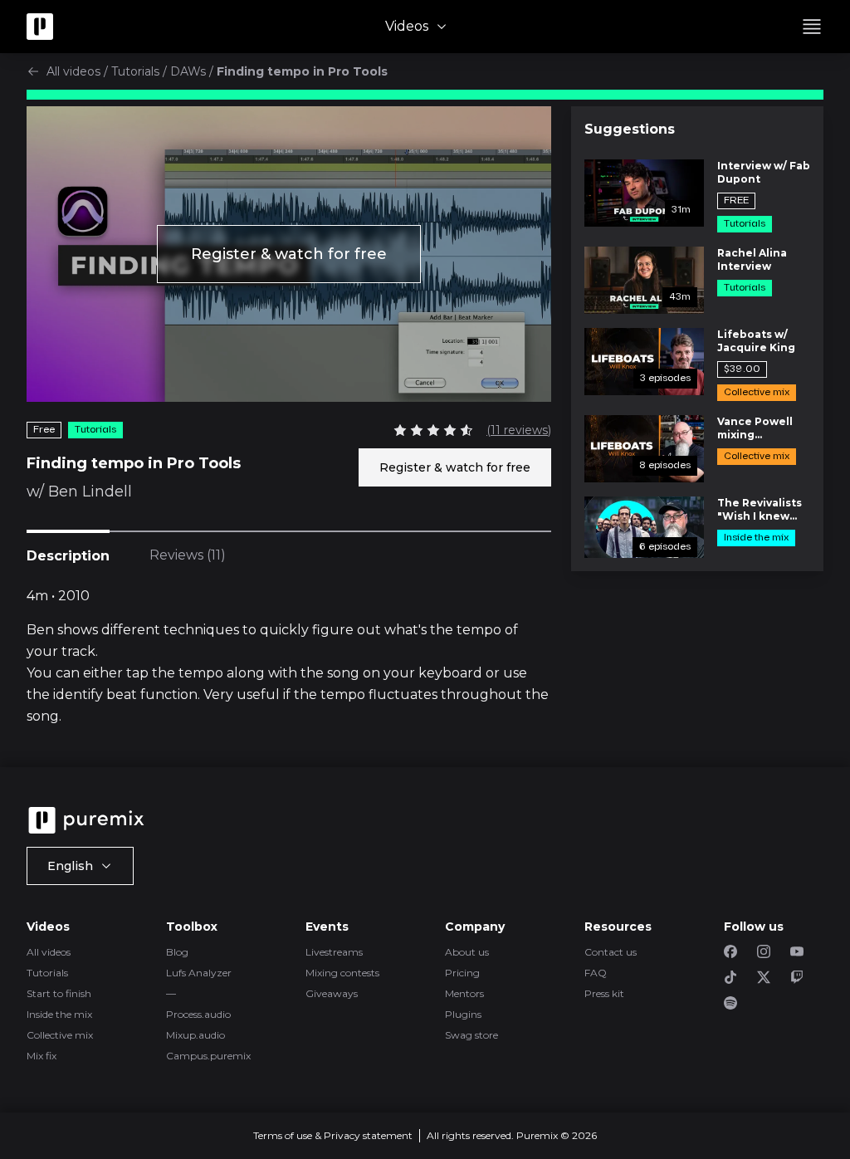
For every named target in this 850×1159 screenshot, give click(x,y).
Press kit (604, 993)
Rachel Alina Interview (752, 259)
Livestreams (334, 952)
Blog (177, 952)
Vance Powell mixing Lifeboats (755, 428)
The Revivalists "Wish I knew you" (759, 509)
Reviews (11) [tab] (187, 555)
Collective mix (60, 1035)
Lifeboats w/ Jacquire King (756, 341)
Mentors (464, 993)
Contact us (610, 952)
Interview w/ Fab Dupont (763, 172)
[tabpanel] (289, 656)
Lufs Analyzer (199, 972)
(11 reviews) (518, 430)
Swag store (471, 1035)
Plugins (463, 1014)
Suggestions (629, 129)
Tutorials (135, 71)
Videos (406, 26)
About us (467, 952)
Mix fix (41, 1055)
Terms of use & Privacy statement (333, 1135)
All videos (73, 71)
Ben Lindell (90, 491)
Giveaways (331, 993)
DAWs (188, 71)
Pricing (462, 972)
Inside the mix (59, 1014)
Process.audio (198, 1014)
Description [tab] (68, 556)
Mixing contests (342, 972)
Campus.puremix (208, 1055)
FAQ (595, 972)
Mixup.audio (195, 1035)
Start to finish (59, 993)
